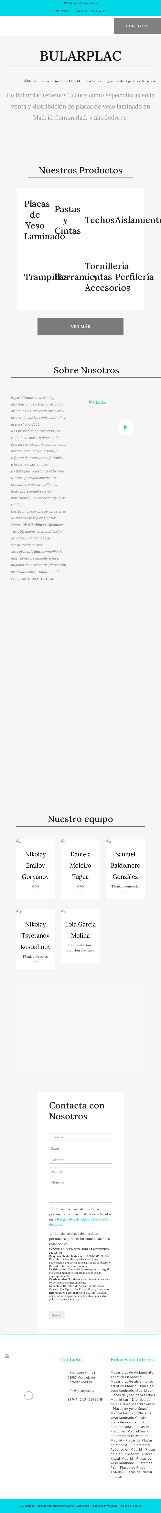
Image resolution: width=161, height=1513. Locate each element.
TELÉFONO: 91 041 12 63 (71, 11)
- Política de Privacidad (103, 1505)
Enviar (57, 1315)
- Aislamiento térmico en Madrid (130, 1435)
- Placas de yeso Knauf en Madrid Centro (132, 1410)
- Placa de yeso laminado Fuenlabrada (130, 1422)
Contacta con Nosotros (77, 1111)
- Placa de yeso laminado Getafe (131, 1415)
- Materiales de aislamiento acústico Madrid (132, 1381)
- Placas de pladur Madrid (133, 1451)
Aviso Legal (83, 1505)
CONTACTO (137, 26)
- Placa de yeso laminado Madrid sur (132, 1388)
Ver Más (81, 326)
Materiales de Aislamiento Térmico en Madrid (132, 1374)
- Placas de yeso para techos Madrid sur (133, 1395)
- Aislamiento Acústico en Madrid (130, 1447)
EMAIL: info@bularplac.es (80, 3)
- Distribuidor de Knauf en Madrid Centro (133, 1401)
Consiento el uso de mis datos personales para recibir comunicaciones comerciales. (79, 1239)
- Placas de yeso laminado (131, 1460)
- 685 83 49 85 (96, 11)
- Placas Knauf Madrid (132, 1456)
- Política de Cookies (129, 1505)
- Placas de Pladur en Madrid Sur (130, 1429)
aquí (78, 1299)
